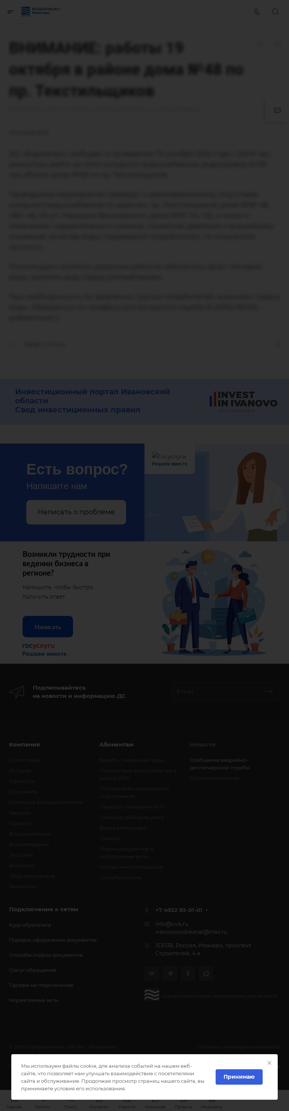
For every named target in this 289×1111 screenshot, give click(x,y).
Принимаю (239, 1076)
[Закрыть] (269, 1062)
